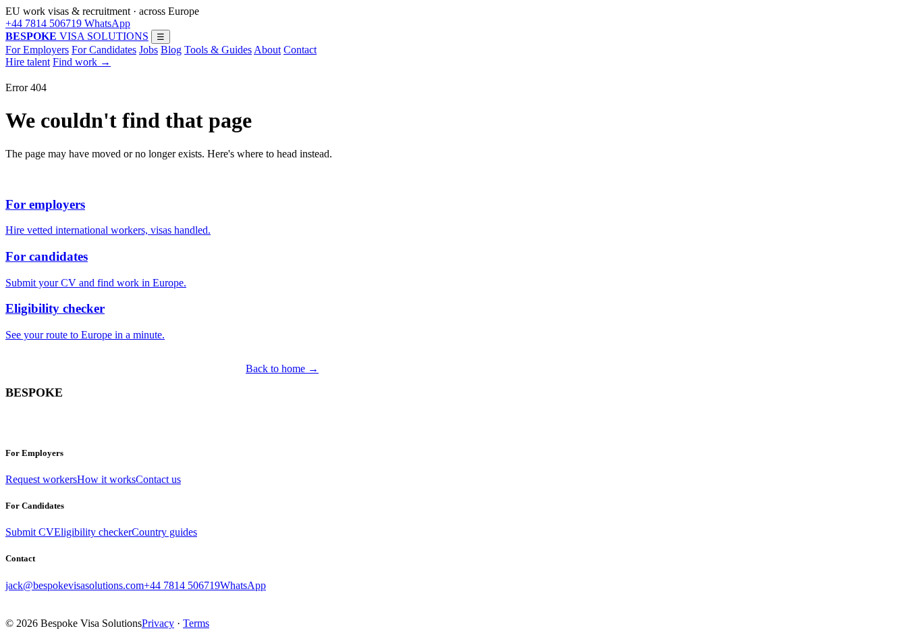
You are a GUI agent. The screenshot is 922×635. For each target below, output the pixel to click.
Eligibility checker (93, 532)
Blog (171, 49)
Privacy (158, 623)
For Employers (37, 49)
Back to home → (282, 368)
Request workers (41, 479)
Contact (300, 49)
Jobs (148, 49)
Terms (196, 623)
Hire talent (27, 62)
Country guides (164, 532)
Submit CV (29, 532)
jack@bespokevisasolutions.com (74, 585)
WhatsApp (106, 23)
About (267, 49)
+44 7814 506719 (43, 23)
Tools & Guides (218, 49)
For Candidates (104, 49)
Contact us (158, 479)
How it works (106, 479)
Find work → (82, 62)
